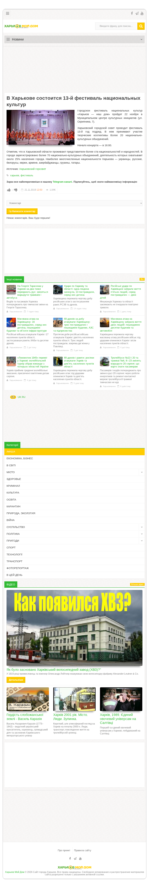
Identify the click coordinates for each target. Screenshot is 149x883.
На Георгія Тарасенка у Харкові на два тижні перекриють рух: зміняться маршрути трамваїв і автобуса (27, 292)
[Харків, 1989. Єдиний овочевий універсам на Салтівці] (121, 699)
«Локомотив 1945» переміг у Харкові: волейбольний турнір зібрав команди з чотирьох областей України (32, 362)
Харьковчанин (15, 311)
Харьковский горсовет (32, 169)
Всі (142, 279)
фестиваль (27, 175)
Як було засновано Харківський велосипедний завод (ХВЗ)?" (54, 670)
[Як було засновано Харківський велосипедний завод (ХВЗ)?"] (74, 628)
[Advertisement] (74, 69)
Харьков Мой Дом (14, 872)
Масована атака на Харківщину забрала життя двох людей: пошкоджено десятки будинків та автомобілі (120, 324)
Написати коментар (23, 211)
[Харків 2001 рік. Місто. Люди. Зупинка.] (74, 699)
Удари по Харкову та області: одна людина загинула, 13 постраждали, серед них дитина (79, 290)
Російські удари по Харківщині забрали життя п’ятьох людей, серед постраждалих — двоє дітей (120, 292)
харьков (14, 175)
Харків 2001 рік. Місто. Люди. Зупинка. (70, 717)
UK (13, 397)
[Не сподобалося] (15, 190)
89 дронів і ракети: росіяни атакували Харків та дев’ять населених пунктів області (79, 362)
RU (23, 397)
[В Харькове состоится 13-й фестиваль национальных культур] (40, 127)
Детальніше (16, 679)
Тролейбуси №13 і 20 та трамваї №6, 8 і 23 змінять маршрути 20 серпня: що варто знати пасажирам (126, 362)
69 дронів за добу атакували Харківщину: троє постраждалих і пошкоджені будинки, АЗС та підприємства (73, 324)
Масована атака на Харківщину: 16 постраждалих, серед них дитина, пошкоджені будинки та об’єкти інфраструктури (27, 324)
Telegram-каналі (62, 181)
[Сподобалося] (9, 190)
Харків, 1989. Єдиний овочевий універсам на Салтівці (118, 718)
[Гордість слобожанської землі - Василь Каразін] (28, 699)
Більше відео (137, 584)
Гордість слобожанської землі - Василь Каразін (25, 717)
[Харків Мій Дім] (21, 26)
